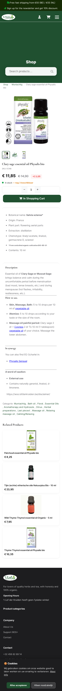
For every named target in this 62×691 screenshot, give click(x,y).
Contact (7, 637)
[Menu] (57, 17)
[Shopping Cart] (48, 17)
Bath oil (31, 403)
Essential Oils (52, 403)
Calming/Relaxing (25, 414)
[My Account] (39, 17)
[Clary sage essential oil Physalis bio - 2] (15, 155)
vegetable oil (22, 308)
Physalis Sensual (18, 361)
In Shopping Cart (34, 198)
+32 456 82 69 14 (12, 654)
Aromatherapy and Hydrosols (19, 407)
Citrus (39, 407)
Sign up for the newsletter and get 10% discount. (32, 8)
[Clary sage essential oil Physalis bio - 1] (6, 155)
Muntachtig (17, 84)
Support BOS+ (10, 632)
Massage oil (38, 410)
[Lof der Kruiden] (8, 17)
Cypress (18, 326)
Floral (40, 403)
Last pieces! (24, 410)
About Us (8, 627)
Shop (5, 84)
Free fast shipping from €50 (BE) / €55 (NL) (32, 2)
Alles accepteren (18, 685)
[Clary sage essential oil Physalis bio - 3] (24, 155)
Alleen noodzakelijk (43, 685)
